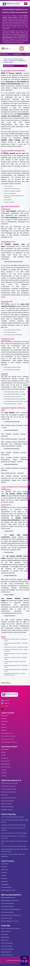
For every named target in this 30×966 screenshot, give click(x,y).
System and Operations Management (10, 928)
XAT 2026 (3, 755)
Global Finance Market (6, 946)
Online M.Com (4, 869)
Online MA (3, 875)
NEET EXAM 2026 (5, 761)
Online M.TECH (4, 864)
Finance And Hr (5, 940)
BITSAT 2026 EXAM (5, 767)
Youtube (6, 706)
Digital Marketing (5, 937)
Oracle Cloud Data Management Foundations (12, 817)
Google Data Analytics (6, 809)
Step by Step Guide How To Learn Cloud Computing (14, 833)
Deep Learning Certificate (7, 801)
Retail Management (6, 952)
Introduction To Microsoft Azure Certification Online (13, 846)
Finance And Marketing (7, 943)
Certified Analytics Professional (9, 798)
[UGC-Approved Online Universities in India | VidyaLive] (15, 694)
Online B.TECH (4, 715)
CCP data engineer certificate (8, 789)
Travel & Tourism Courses (7, 739)
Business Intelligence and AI (8, 897)
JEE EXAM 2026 (4, 758)
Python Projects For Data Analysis (9, 783)
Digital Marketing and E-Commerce (10, 900)
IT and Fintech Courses (6, 918)
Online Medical (5, 884)
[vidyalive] (11, 4)
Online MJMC (4, 881)
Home (5, 59)
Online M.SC (4, 878)
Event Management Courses (8, 890)
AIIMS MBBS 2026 (5, 764)
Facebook (6, 700)
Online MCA (4, 872)
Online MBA (4, 866)
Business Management (7, 955)
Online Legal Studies (6, 887)
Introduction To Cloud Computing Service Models (13, 825)
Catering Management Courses (9, 742)
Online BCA (4, 730)
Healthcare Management (7, 949)
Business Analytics (5, 931)
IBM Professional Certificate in (8, 792)
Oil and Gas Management (7, 903)
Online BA (3, 724)
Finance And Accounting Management (10, 909)
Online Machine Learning (7, 806)
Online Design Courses (7, 733)
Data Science (4, 795)
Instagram (6, 703)
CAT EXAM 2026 (5, 749)
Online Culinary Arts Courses (8, 736)
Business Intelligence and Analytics (10, 921)
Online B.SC (4, 727)
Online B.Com (4, 721)
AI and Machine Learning (7, 912)
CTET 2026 (3, 776)
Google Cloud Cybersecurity (8, 786)
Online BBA (4, 718)
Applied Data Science (6, 803)
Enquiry (29, 483)
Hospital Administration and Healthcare (11, 915)
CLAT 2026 (3, 770)
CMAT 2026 (4, 773)
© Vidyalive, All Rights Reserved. (15, 960)
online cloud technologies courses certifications (13, 59)
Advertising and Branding (7, 906)
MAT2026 (3, 752)
